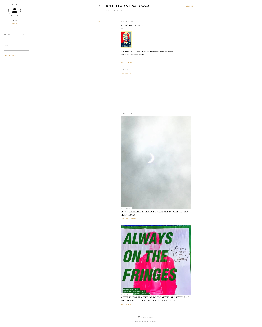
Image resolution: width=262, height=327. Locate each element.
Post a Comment (127, 73)
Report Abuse (10, 56)
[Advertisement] (156, 93)
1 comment (129, 304)
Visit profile (14, 24)
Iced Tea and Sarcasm (127, 6)
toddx (14, 19)
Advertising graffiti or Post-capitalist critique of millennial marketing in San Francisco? (155, 299)
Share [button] (100, 21)
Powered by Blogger (147, 317)
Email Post (129, 62)
